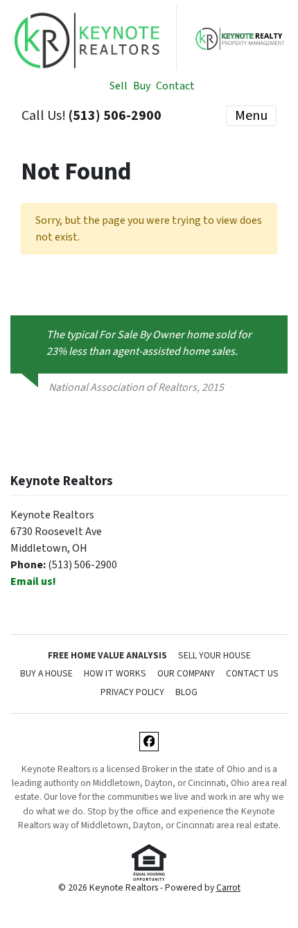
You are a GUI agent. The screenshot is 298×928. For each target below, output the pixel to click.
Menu (251, 115)
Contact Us (252, 673)
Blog (186, 692)
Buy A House (46, 673)
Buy (141, 86)
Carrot (228, 887)
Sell (118, 86)
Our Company (186, 673)
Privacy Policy (132, 692)
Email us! (33, 581)
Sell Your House (214, 655)
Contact (175, 86)
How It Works (115, 673)
